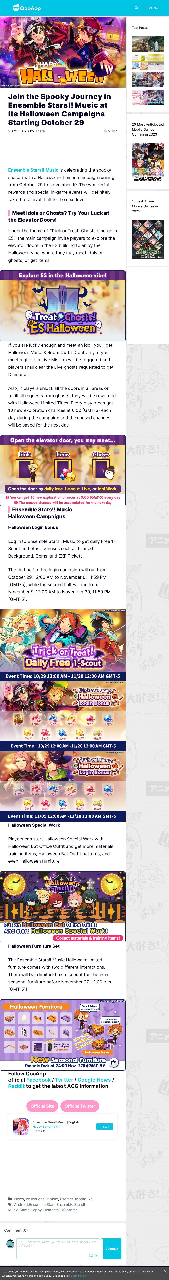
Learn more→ (78, 1275)
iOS (63, 1210)
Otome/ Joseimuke (76, 1199)
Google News (94, 1080)
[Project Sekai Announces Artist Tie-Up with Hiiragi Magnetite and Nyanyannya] (140, 63)
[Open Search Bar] (137, 7)
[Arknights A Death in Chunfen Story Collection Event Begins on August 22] (140, 45)
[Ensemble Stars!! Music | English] (62, 1126)
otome (72, 1210)
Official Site (42, 1106)
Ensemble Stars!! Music (33, 170)
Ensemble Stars (42, 1204)
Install (105, 1126)
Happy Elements (45, 1210)
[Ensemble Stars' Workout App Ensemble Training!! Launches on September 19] (156, 63)
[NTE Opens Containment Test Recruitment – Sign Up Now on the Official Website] (156, 98)
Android (21, 1204)
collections (35, 1199)
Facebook (38, 1080)
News (19, 1199)
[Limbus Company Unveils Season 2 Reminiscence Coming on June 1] (156, 45)
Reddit (16, 1086)
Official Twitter (80, 1106)
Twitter (64, 1080)
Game (24, 1210)
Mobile (52, 1199)
